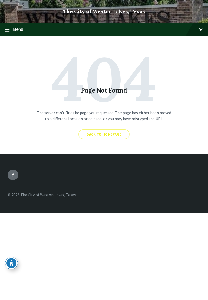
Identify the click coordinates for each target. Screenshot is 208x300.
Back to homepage (104, 134)
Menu (18, 29)
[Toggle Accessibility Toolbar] (11, 263)
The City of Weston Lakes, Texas (104, 11)
